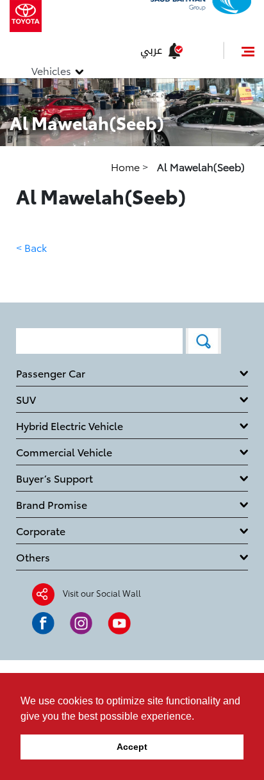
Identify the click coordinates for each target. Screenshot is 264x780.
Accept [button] (132, 747)
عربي (151, 50)
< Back (31, 247)
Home (126, 166)
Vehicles (51, 70)
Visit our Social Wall (102, 593)
